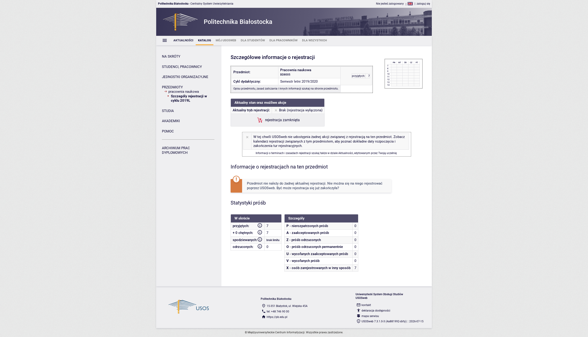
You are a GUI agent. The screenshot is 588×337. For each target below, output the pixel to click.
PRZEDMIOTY (172, 87)
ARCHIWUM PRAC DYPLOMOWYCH (176, 150)
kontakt (366, 305)
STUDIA (168, 111)
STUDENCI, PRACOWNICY (182, 67)
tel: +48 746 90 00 (278, 311)
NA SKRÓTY (171, 56)
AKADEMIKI (171, 121)
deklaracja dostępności (376, 310)
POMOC (168, 131)
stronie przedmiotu (326, 88)
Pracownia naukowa (183, 92)
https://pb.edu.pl (277, 317)
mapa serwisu (370, 316)
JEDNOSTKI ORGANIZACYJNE (185, 77)
